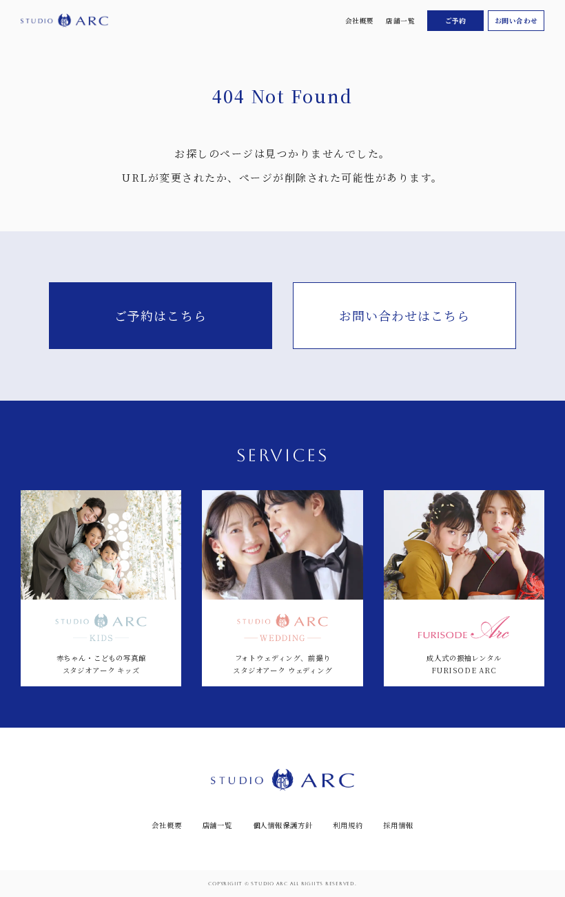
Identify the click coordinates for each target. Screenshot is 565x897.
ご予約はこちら (160, 315)
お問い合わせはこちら (405, 315)
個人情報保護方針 (283, 825)
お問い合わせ (516, 20)
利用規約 (347, 825)
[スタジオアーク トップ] (64, 21)
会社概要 (359, 20)
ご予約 (455, 20)
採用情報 (398, 825)
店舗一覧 (400, 20)
